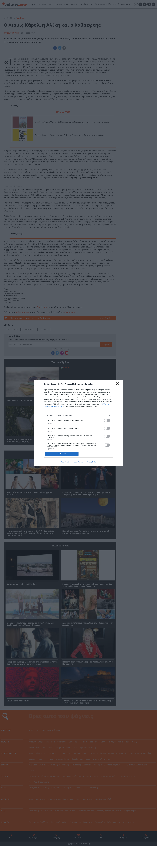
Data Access (78, 462)
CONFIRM (62, 454)
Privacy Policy (92, 462)
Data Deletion (65, 462)
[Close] (118, 384)
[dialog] (78, 423)
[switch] (107, 420)
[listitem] (78, 415)
